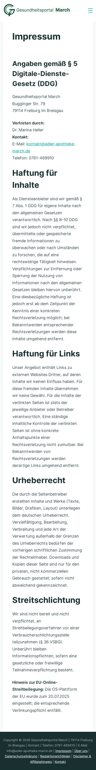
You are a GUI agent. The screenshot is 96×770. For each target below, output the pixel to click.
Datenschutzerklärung (21, 756)
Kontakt (60, 762)
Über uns (81, 751)
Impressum (63, 751)
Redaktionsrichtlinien (55, 756)
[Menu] (90, 10)
